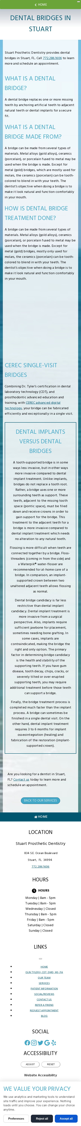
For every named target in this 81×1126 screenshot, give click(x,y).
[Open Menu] (78, 1)
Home (42, 4)
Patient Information (44, 989)
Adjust (30, 1064)
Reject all (42, 1118)
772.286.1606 (52, 58)
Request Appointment (44, 1010)
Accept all (66, 1118)
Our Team (44, 978)
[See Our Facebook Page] (27, 1043)
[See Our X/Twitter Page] (40, 1043)
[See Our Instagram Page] (34, 1043)
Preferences (16, 1118)
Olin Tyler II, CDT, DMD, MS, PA (44, 972)
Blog (44, 1016)
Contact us (21, 779)
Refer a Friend (44, 1005)
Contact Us (44, 1000)
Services (44, 983)
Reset (51, 1064)
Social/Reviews (44, 994)
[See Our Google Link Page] (47, 1043)
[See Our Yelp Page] (54, 1043)
